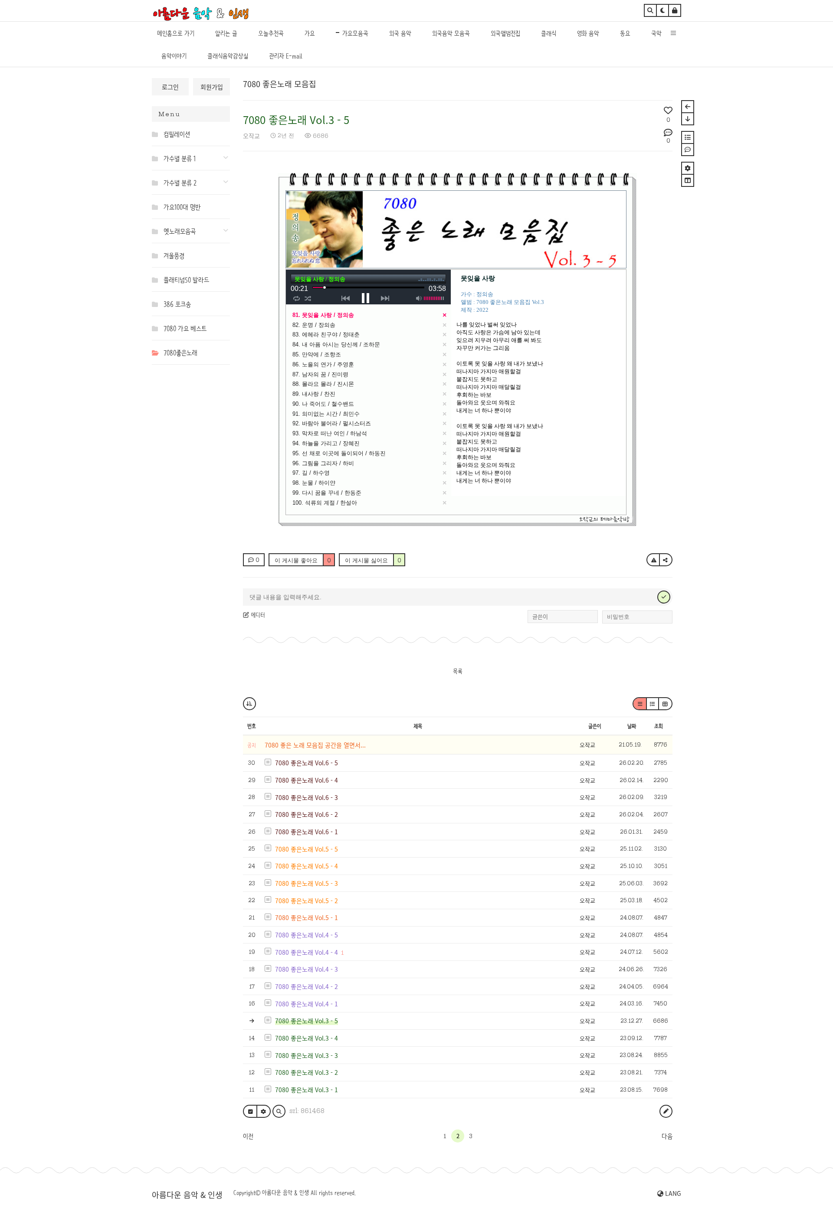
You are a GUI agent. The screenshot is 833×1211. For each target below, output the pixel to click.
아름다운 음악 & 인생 (187, 1194)
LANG (672, 1193)
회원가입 (211, 86)
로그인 (170, 86)
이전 (248, 1136)
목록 (457, 671)
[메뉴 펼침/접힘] (157, 134)
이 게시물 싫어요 (373, 560)
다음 (667, 1136)
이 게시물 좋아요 (303, 560)
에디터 (257, 615)
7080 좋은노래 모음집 (279, 83)
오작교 (251, 135)
